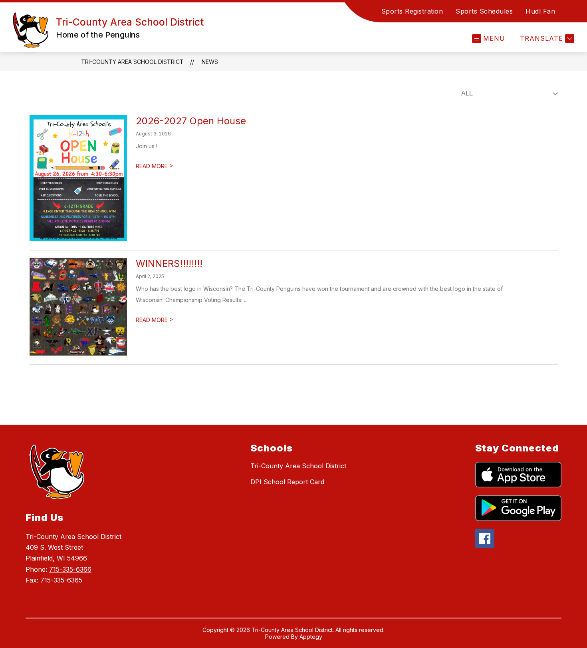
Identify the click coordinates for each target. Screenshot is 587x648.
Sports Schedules (484, 11)
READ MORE (154, 166)
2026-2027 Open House (191, 121)
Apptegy (310, 636)
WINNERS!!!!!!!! (169, 263)
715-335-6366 (70, 569)
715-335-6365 (61, 580)
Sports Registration (412, 11)
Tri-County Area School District (132, 61)
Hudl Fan (540, 11)
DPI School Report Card (287, 482)
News (210, 61)
